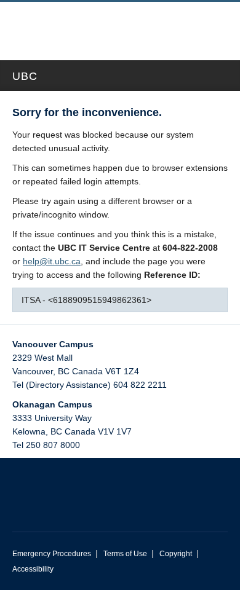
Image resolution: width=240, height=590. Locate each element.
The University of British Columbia (81, 25)
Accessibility (33, 569)
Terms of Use (125, 553)
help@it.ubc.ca (52, 261)
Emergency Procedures (51, 553)
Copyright (175, 553)
